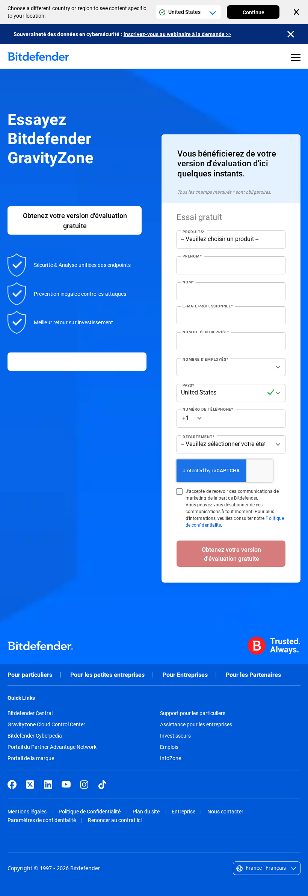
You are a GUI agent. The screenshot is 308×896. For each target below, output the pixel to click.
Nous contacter (225, 811)
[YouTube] (66, 784)
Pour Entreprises (185, 674)
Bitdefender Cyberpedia (35, 735)
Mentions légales (27, 811)
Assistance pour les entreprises (196, 724)
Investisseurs (175, 735)
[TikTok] (102, 784)
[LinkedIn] (48, 784)
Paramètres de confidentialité (42, 820)
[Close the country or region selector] (297, 12)
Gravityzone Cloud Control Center (46, 724)
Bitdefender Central (30, 713)
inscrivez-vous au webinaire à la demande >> (177, 34)
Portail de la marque (31, 758)
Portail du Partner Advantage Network (52, 747)
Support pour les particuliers (192, 713)
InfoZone (170, 758)
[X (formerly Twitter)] (30, 784)
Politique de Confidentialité (90, 811)
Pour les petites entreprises (107, 674)
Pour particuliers (30, 674)
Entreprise (183, 811)
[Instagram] (84, 784)
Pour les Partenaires (253, 674)
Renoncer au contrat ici (115, 820)
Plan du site (146, 811)
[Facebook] (12, 784)
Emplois (169, 747)
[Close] (290, 34)
